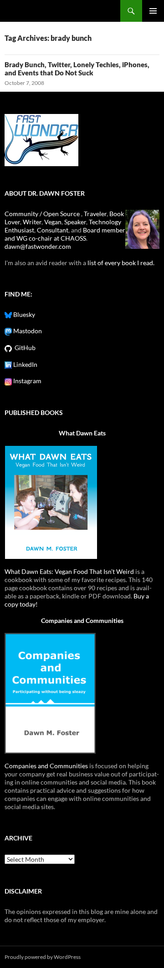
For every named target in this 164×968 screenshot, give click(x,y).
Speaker (75, 222)
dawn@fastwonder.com (38, 246)
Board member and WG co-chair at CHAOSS (65, 234)
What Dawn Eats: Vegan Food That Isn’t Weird (69, 571)
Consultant (52, 230)
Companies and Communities (82, 620)
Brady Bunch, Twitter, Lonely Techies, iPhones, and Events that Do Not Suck (77, 68)
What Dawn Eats (82, 433)
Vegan (53, 222)
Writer (32, 222)
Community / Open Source (43, 213)
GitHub (24, 347)
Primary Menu (153, 11)
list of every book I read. (120, 263)
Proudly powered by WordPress (43, 956)
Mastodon (27, 331)
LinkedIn (24, 364)
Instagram (26, 381)
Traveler (95, 213)
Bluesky (23, 314)
